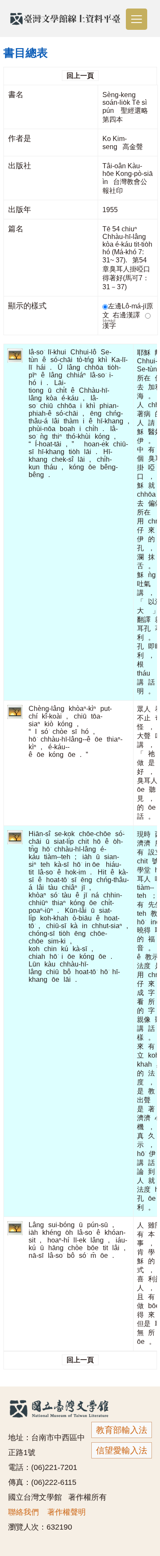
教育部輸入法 (121, 1430)
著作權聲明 (66, 1512)
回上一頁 (80, 75)
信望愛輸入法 (121, 1450)
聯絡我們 (23, 1512)
